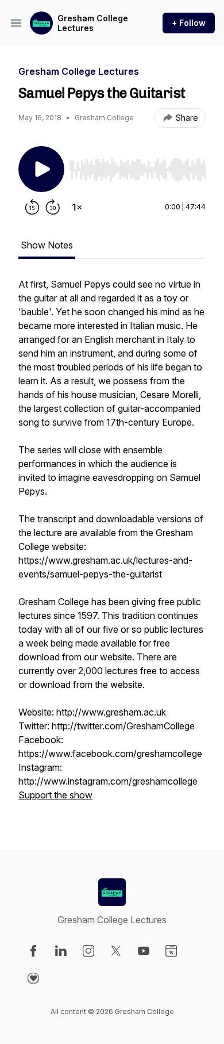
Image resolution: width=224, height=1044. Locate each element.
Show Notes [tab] (47, 245)
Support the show (55, 795)
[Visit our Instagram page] (88, 951)
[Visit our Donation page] (33, 978)
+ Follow (189, 23)
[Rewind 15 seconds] (32, 207)
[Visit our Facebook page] (33, 951)
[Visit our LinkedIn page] (61, 951)
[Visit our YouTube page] (143, 951)
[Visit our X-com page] (116, 951)
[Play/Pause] (41, 169)
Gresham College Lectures (92, 23)
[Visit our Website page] (171, 951)
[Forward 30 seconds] (53, 207)
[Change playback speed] (76, 207)
